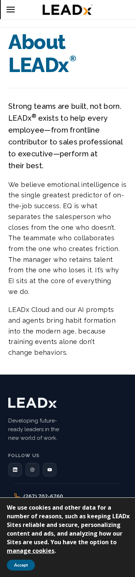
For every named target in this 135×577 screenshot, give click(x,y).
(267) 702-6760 (43, 496)
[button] (15, 470)
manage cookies (30, 551)
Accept (21, 565)
